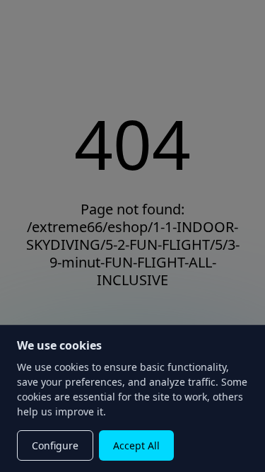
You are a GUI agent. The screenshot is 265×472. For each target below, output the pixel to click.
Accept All (136, 445)
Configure (55, 445)
